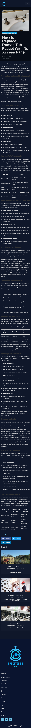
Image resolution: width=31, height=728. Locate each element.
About (2, 698)
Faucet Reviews (5, 684)
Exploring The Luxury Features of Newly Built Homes (15, 600)
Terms (2, 708)
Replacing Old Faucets (9, 33)
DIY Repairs (4, 680)
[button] (6, 538)
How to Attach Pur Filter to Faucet (15, 628)
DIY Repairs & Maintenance (15, 566)
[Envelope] (6, 719)
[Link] (10, 719)
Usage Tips (4, 687)
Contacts (3, 694)
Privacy (3, 701)
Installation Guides (15, 623)
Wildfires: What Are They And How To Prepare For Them (15, 571)
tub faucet (3, 98)
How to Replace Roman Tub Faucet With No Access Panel (15, 44)
